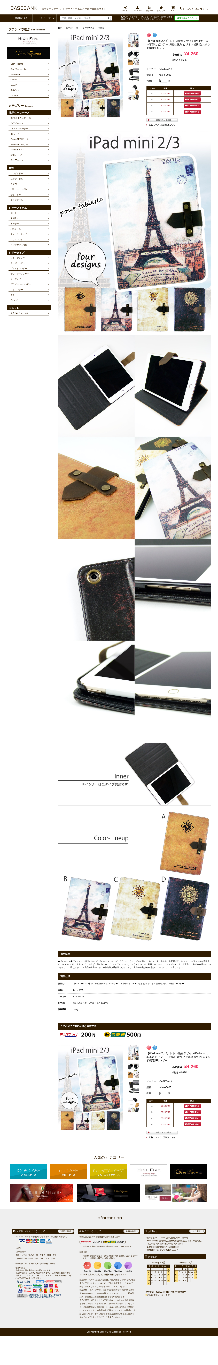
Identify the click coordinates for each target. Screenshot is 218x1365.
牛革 (13, 295)
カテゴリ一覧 (44, 18)
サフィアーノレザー (20, 274)
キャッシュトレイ (19, 234)
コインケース (17, 200)
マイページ (138, 7)
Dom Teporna (17, 64)
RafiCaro (15, 90)
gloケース (15, 134)
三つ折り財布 (17, 179)
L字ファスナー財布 (19, 189)
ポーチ (14, 213)
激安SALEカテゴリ (19, 313)
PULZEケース (17, 160)
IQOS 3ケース (17, 123)
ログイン (126, 7)
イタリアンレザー (19, 258)
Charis (14, 80)
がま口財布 (16, 194)
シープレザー (17, 279)
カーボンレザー (18, 263)
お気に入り (161, 7)
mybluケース (16, 155)
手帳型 (101, 28)
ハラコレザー (17, 289)
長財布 (14, 184)
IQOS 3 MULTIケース (20, 128)
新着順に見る (21, 18)
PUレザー (15, 300)
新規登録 (150, 7)
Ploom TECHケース (20, 139)
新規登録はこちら (185, 18)
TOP (60, 28)
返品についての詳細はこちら (162, 125)
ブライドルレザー (19, 268)
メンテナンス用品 (19, 245)
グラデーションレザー (21, 284)
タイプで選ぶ (88, 28)
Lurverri (14, 95)
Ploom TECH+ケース (20, 144)
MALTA (14, 85)
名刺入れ (15, 218)
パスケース (16, 229)
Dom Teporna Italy (19, 69)
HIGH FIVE (16, 74)
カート (173, 7)
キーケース (16, 223)
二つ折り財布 (17, 173)
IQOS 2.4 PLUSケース (21, 118)
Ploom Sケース (18, 150)
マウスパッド (17, 239)
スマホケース (72, 28)
